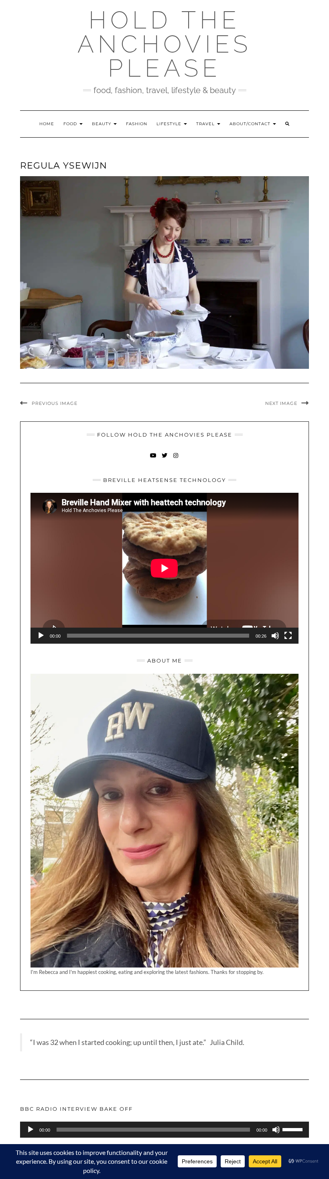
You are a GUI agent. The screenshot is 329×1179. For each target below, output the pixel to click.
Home (46, 123)
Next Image (281, 403)
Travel (206, 123)
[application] (164, 568)
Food (71, 123)
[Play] (41, 636)
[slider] (293, 1129)
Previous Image (54, 403)
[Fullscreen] (288, 636)
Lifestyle (169, 123)
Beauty (102, 123)
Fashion (136, 123)
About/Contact (250, 123)
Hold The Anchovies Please (164, 44)
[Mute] (275, 636)
